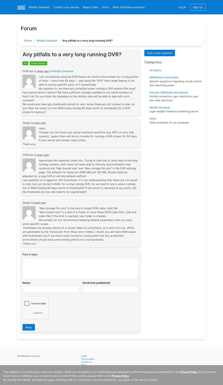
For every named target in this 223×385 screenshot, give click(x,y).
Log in (182, 7)
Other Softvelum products (128, 7)
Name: (27, 282)
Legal (84, 356)
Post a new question (159, 53)
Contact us (86, 362)
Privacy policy (88, 359)
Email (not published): (97, 282)
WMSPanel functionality (164, 77)
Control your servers (66, 7)
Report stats (90, 7)
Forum (28, 40)
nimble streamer (38, 63)
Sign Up (198, 7)
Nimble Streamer (39, 7)
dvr (25, 63)
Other (153, 118)
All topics (155, 70)
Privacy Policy (189, 372)
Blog (83, 365)
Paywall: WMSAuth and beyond (169, 92)
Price (105, 7)
